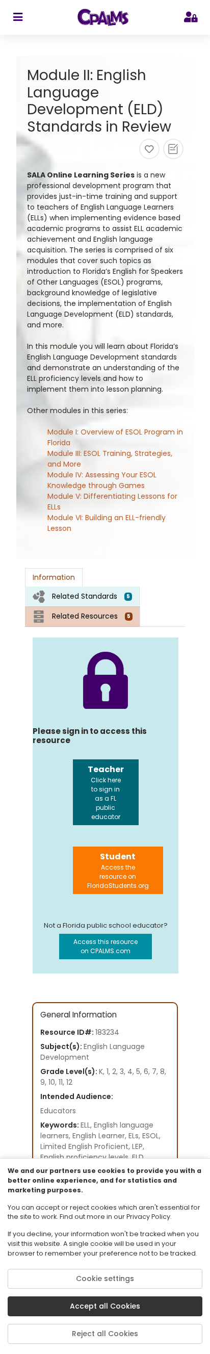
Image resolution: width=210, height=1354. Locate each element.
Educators (58, 1111)
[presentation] (82, 596)
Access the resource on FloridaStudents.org (118, 870)
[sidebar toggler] (17, 17)
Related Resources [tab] (91, 616)
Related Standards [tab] (91, 596)
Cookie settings (105, 1278)
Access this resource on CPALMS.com (105, 946)
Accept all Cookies (105, 1306)
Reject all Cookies (105, 1334)
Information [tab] (54, 577)
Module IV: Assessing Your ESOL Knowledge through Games (101, 480)
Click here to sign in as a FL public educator (106, 792)
